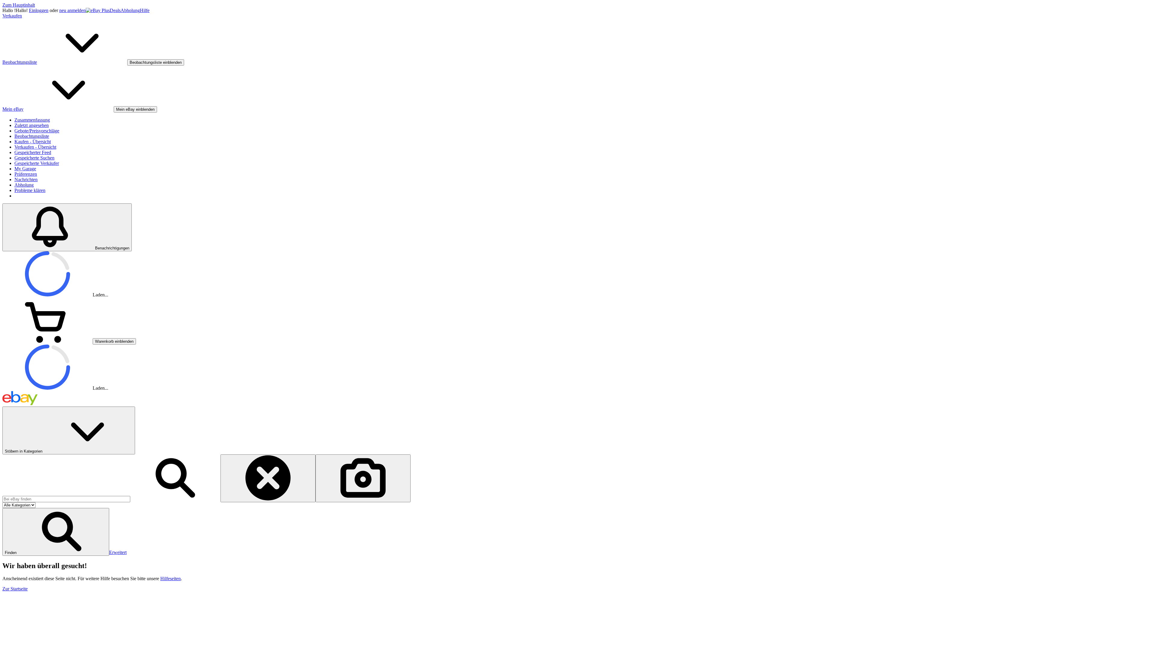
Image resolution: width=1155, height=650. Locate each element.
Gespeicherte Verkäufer (36, 163)
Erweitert (118, 552)
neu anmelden (72, 10)
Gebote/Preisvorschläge (36, 130)
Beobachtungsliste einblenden (156, 62)
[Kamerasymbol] (363, 478)
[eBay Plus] (98, 10)
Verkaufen (12, 15)
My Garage (25, 168)
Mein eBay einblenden (135, 109)
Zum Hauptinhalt (18, 5)
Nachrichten (26, 179)
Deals (115, 10)
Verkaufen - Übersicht (35, 147)
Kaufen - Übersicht (32, 141)
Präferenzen (25, 174)
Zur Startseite (15, 588)
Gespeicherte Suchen (34, 157)
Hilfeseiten (170, 578)
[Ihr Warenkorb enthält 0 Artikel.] (47, 341)
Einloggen (38, 10)
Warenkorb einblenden (114, 341)
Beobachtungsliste (31, 136)
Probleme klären (29, 190)
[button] (55, 532)
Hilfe (144, 10)
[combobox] (66, 499)
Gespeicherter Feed (32, 152)
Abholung (130, 10)
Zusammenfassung (32, 119)
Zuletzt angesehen (31, 125)
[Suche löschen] (268, 478)
